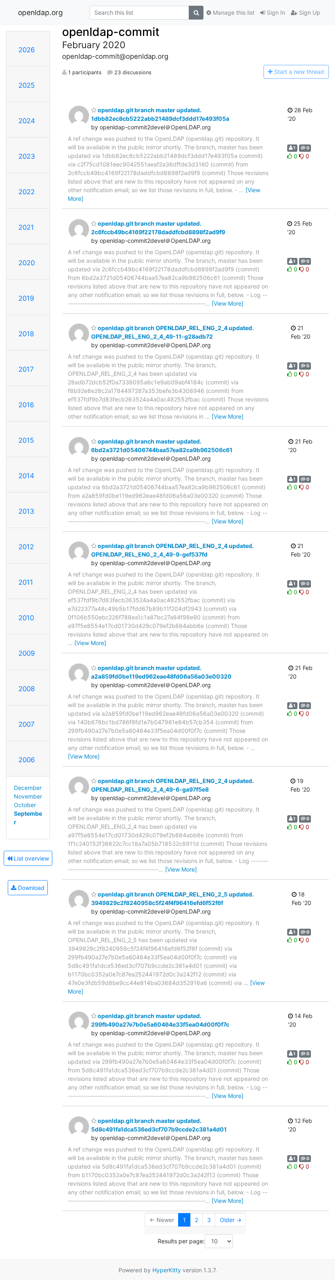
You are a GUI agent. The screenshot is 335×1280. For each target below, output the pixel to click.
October (25, 804)
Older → (230, 1219)
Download (30, 887)
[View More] (227, 303)
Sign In (275, 12)
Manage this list (233, 12)
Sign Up (308, 12)
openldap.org (40, 12)
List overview (30, 858)
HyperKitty (166, 1270)
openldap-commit (110, 32)
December (28, 787)
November (28, 796)
